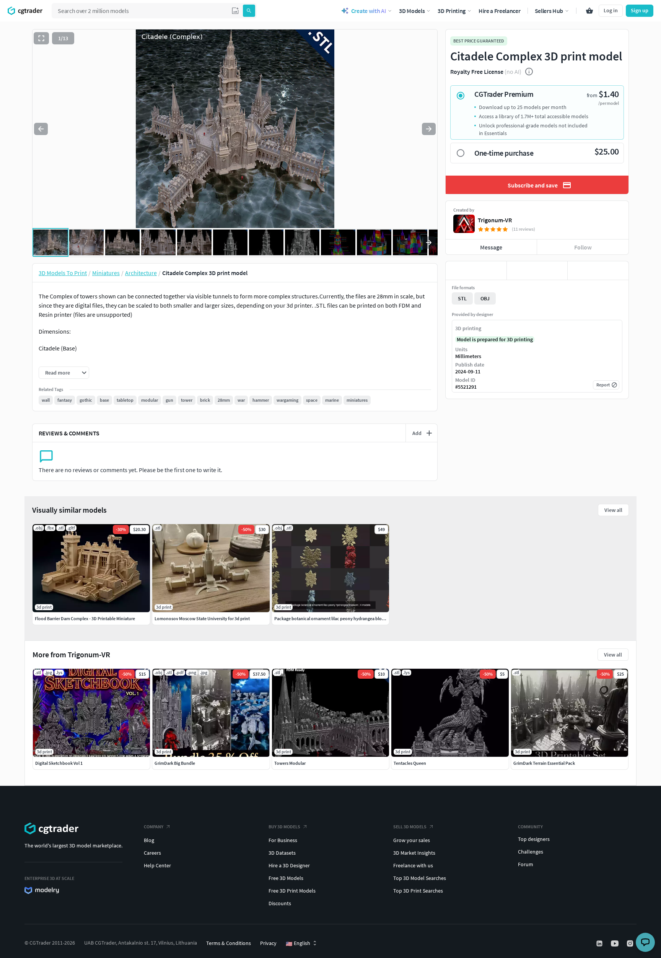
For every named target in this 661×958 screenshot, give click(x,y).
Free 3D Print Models (292, 890)
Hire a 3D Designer (289, 865)
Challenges (530, 851)
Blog (149, 840)
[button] (235, 11)
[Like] (476, 270)
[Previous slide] (41, 129)
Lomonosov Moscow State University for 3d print (202, 618)
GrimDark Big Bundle (175, 763)
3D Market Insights (414, 852)
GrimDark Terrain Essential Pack (544, 763)
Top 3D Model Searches (419, 878)
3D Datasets (282, 852)
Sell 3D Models (410, 826)
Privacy (268, 943)
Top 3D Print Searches (418, 890)
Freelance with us (413, 865)
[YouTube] (615, 943)
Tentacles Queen (410, 763)
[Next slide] (429, 129)
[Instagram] (631, 943)
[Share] (598, 270)
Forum (525, 864)
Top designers (534, 839)
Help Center (157, 865)
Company (153, 826)
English (298, 943)
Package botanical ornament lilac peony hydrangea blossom (333, 618)
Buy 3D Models (284, 826)
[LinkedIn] (600, 943)
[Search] (249, 11)
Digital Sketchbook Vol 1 (59, 763)
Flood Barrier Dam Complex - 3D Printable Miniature (85, 618)
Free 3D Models (286, 878)
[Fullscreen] (41, 38)
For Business (283, 840)
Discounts (280, 903)
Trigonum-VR (495, 220)
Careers (152, 852)
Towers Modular (290, 763)
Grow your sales (411, 840)
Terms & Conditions (228, 943)
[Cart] (589, 11)
